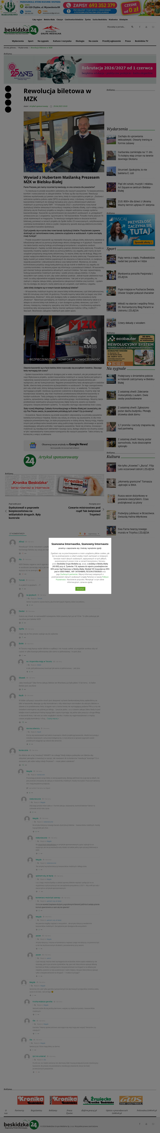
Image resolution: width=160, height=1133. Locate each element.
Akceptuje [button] (80, 589)
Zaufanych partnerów (69, 574)
